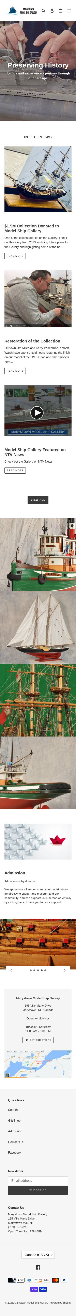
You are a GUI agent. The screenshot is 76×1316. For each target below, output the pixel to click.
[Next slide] (64, 970)
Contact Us (15, 1142)
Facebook (14, 1152)
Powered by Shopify (60, 1302)
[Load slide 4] (42, 970)
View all (38, 499)
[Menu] (69, 10)
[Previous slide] (11, 970)
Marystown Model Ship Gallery (31, 1302)
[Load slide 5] (45, 970)
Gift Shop (14, 1120)
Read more (15, 256)
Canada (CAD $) (37, 1255)
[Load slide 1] (31, 970)
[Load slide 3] (38, 970)
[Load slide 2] (34, 970)
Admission (15, 1131)
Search (13, 1109)
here (21, 902)
